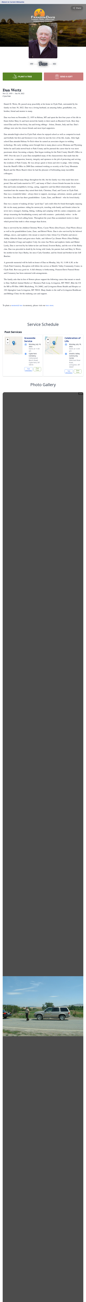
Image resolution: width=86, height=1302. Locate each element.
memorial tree (17, 305)
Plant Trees (37, 369)
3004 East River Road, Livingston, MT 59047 (75, 363)
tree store (49, 305)
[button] (13, 343)
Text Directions (28, 369)
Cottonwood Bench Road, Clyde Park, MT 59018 (34, 361)
